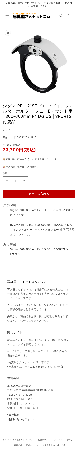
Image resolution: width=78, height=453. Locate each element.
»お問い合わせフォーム (21, 419)
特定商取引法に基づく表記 (55, 445)
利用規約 (18, 445)
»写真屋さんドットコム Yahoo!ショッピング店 (35, 366)
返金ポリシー (44, 439)
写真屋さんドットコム (23, 439)
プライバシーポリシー (64, 439)
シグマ (6, 129)
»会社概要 (13, 414)
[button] (7, 16)
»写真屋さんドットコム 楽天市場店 (28, 362)
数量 (5, 173)
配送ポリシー (32, 445)
